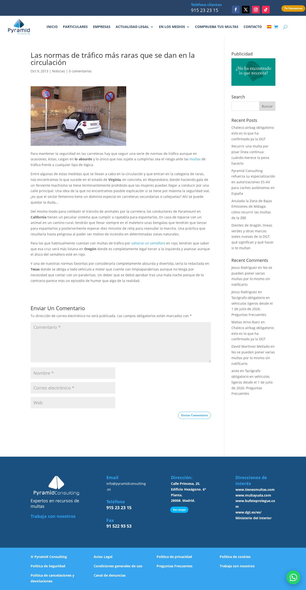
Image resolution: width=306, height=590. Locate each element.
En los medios (172, 26)
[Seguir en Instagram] (256, 9)
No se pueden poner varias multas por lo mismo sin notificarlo (253, 358)
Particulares (75, 26)
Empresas (101, 26)
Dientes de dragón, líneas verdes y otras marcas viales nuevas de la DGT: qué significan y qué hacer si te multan (252, 236)
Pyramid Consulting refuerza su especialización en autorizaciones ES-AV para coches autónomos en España (253, 182)
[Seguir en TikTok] (266, 9)
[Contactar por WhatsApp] (293, 577)
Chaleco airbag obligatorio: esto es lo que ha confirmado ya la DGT (252, 133)
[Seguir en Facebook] (236, 9)
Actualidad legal (132, 26)
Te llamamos (293, 8)
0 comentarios (80, 71)
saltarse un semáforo (148, 243)
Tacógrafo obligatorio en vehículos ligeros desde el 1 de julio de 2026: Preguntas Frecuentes (252, 382)
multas (195, 159)
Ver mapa (179, 509)
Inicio (52, 26)
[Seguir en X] (246, 9)
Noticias (58, 71)
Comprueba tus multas (216, 26)
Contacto (253, 26)
